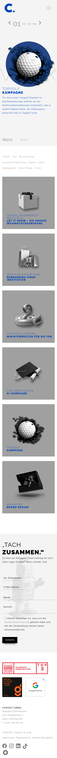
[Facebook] (4, 746)
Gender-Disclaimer (42, 737)
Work (7, 139)
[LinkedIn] (18, 746)
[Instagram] (11, 746)
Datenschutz (23, 737)
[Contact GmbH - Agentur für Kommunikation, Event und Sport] (10, 8)
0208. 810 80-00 (14, 722)
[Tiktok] (25, 746)
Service (24, 139)
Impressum (8, 737)
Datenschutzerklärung (16, 622)
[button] (5, 752)
